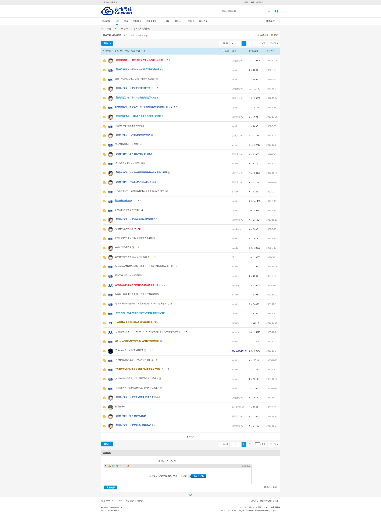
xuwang (235, 285)
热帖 (127, 51)
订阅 (276, 35)
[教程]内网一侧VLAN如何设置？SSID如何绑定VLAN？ (140, 313)
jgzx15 (235, 248)
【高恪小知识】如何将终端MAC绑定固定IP (135, 219)
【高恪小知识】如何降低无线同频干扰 (132, 88)
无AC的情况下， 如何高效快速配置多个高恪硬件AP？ (140, 191)
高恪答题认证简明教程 (125, 210)
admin (235, 70)
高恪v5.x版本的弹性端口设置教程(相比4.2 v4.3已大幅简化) (142, 303)
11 (250, 89)
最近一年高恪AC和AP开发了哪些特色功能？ (135, 79)
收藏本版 (264, 35)
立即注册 (183, 476)
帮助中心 (179, 21)
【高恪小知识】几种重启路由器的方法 (132, 135)
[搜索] (277, 11)
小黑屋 (259, 507)
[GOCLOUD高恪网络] (116, 11)
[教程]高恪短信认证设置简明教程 (130, 163)
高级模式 (246, 466)
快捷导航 (270, 21)
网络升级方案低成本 (124, 228)
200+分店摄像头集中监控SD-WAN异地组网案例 (137, 341)
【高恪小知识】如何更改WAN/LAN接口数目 (135, 397)
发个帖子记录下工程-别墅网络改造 (131, 256)
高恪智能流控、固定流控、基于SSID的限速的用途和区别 (141, 107)
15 (250, 173)
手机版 (251, 507)
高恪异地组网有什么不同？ (127, 144)
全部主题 (107, 51)
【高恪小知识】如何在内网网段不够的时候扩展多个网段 (141, 172)
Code (124, 465)
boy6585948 (238, 407)
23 (250, 60)
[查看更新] (144, 51)
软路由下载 (151, 21)
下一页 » (190, 436)
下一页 (273, 43)
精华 (133, 51)
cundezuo (236, 229)
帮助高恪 (203, 21)
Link (116, 465)
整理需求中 (120, 406)
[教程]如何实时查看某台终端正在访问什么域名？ (137, 388)
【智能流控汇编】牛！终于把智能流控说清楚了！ (138, 97)
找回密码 (259, 2)
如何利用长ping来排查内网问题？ (130, 125)
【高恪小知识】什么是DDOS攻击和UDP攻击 (135, 182)
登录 (246, 2)
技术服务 (166, 21)
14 (250, 145)
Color (109, 465)
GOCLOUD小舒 (239, 351)
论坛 (117, 21)
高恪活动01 (237, 60)
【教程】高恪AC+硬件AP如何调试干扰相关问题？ (138, 69)
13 (250, 248)
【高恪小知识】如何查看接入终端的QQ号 (134, 425)
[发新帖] (107, 43)
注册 (252, 2)
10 (250, 98)
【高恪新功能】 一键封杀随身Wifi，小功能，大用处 (139, 60)
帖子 (270, 11)
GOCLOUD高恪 (121, 28)
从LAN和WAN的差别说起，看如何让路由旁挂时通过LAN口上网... (145, 266)
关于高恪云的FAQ (123, 200)
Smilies (128, 465)
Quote (120, 465)
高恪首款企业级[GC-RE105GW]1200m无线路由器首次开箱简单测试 (146, 331)
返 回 (225, 43)
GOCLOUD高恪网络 (102, 28)
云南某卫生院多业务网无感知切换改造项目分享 (137, 285)
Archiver (243, 507)
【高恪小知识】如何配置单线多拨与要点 (133, 153)
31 (250, 107)
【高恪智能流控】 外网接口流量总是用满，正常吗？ (139, 116)
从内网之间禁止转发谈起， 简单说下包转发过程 (137, 294)
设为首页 (105, 2)
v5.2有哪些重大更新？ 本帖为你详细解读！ (135, 359)
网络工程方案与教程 (140, 28)
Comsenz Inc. (117, 511)
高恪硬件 (137, 21)
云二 (234, 257)
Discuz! (114, 507)
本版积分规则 (270, 487)
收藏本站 (113, 2)
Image (113, 465)
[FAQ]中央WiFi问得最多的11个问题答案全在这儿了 (139, 369)
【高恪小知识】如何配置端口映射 (130, 416)
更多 (138, 51)
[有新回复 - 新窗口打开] (104, 61)
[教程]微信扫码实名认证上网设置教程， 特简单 (136, 378)
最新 (117, 51)
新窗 (227, 51)
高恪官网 (106, 21)
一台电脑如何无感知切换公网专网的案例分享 (136, 322)
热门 (122, 51)
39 (250, 201)
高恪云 (191, 21)
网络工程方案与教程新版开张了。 (130, 275)
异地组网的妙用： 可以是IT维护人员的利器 (135, 238)
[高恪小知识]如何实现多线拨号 (129, 350)
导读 (126, 21)
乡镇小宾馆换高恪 (123, 247)
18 (250, 369)
